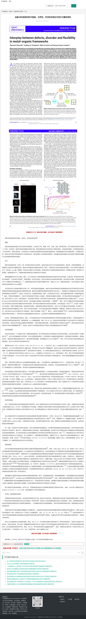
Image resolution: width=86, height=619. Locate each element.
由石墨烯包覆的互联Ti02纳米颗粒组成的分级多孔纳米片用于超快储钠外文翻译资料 (32, 571)
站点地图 (59, 617)
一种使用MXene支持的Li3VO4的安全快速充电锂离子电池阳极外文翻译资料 (29, 566)
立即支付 (26, 544)
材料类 (10, 11)
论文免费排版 (57, 548)
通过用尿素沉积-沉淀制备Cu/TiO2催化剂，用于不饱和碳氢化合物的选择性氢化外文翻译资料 (34, 581)
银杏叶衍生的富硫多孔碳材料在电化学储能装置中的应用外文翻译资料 (28, 569)
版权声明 (77, 599)
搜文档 (74, 5)
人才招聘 (69, 599)
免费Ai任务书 (31, 548)
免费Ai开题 (22, 548)
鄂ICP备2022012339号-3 (50, 617)
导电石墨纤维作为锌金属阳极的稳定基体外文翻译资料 (23, 574)
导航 (10, 1)
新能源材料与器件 (18, 11)
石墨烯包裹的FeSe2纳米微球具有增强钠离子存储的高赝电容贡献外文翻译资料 (30, 584)
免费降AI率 (39, 548)
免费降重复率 (48, 548)
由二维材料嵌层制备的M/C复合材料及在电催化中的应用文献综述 (26, 561)
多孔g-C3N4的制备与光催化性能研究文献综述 (21, 563)
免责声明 (62, 601)
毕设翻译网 (5, 11)
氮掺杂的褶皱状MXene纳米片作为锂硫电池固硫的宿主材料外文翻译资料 (28, 579)
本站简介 (62, 599)
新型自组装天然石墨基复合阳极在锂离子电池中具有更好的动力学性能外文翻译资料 (32, 576)
